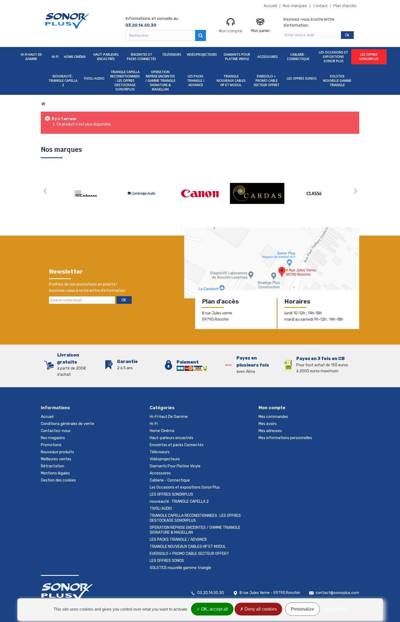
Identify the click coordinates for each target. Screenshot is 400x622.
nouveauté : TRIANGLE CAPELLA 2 (63, 80)
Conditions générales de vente (67, 423)
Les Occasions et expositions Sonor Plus (333, 56)
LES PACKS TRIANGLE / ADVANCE (195, 80)
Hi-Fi (55, 56)
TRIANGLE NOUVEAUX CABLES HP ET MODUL (231, 80)
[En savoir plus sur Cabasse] (86, 193)
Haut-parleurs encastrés (106, 56)
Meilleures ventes (56, 459)
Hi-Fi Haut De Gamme (31, 56)
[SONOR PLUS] (67, 21)
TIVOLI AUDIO (93, 78)
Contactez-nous (55, 431)
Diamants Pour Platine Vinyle (237, 56)
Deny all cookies (260, 609)
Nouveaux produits (57, 452)
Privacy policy (334, 609)
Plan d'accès (344, 6)
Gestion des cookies (58, 480)
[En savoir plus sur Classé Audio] (314, 193)
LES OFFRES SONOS (302, 78)
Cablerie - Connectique (298, 56)
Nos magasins (53, 438)
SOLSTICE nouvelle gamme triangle (337, 80)
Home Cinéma (75, 56)
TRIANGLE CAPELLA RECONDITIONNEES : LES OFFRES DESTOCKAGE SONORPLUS (125, 81)
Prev (45, 191)
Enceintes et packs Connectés (141, 56)
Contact (320, 6)
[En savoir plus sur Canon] (200, 193)
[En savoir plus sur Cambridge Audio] (143, 193)
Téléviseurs (171, 54)
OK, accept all (214, 609)
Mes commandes (273, 416)
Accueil (270, 6)
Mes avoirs (268, 423)
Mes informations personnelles (285, 438)
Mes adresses (270, 431)
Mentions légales (55, 473)
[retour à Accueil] (43, 104)
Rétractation (52, 466)
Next (355, 191)
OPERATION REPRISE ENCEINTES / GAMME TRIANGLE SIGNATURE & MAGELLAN (160, 81)
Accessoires (267, 56)
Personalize (302, 609)
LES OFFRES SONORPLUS (369, 56)
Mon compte (230, 31)
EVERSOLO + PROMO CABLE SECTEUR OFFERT (266, 80)
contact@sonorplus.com (337, 592)
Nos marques (295, 6)
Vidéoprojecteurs (202, 54)
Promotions (51, 445)
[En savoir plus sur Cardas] (257, 193)
